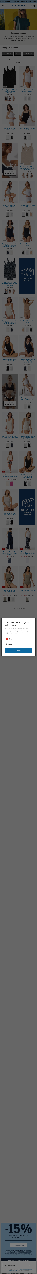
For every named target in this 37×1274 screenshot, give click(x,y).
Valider (19, 650)
